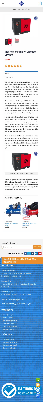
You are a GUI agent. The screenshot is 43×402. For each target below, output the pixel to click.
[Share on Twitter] (12, 66)
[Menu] (3, 3)
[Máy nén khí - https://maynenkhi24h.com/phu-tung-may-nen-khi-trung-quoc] (22, 3)
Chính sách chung (8, 339)
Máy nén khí (26, 9)
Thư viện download (9, 329)
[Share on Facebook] (9, 66)
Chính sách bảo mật (9, 348)
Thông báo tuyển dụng (10, 320)
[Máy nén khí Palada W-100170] (12, 210)
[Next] (35, 26)
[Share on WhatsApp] (6, 66)
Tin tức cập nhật (8, 318)
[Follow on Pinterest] (36, 253)
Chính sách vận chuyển (10, 345)
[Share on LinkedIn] (21, 66)
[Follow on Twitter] (32, 253)
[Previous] (8, 26)
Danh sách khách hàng (10, 326)
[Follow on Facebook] (25, 253)
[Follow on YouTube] (40, 253)
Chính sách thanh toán (10, 342)
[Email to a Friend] (15, 66)
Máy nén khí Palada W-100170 (11, 224)
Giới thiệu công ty (8, 315)
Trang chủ (16, 9)
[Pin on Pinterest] (18, 66)
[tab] (21, 73)
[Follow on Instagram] (29, 253)
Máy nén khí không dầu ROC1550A (29, 224)
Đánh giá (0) (9, 77)
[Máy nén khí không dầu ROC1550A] (30, 210)
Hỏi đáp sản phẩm (8, 323)
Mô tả (6, 73)
